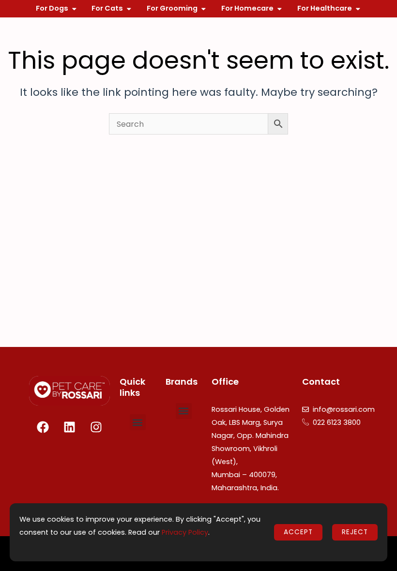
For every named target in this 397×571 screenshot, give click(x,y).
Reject (355, 532)
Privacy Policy (185, 532)
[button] (138, 422)
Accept (298, 532)
